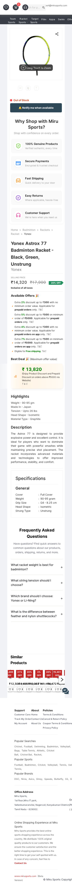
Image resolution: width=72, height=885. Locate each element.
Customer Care (22, 714)
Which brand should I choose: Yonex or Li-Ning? (32, 598)
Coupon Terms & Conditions (57, 723)
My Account (20, 723)
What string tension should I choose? (31, 583)
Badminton (29, 229)
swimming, (40, 746)
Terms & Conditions (53, 714)
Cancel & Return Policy (55, 719)
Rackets (45, 229)
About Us (36, 723)
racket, (38, 754)
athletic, (41, 750)
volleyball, (65, 746)
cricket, (18, 746)
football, (28, 746)
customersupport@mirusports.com (49, 5)
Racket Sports (23, 21)
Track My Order (22, 719)
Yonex (27, 233)
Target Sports (34, 21)
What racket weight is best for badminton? (32, 567)
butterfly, (59, 779)
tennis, (63, 764)
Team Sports (12, 21)
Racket (15, 233)
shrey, (39, 779)
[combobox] (32, 7)
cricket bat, (26, 754)
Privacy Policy (50, 727)
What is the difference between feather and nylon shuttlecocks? (33, 614)
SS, (67, 779)
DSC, (17, 779)
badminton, (53, 746)
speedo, (48, 779)
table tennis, (28, 750)
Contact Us (37, 719)
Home (14, 229)
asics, (32, 779)
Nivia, (24, 779)
